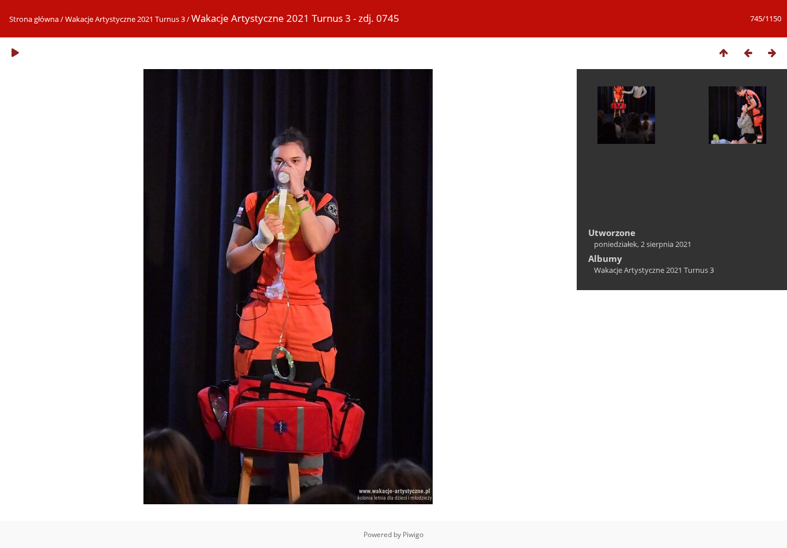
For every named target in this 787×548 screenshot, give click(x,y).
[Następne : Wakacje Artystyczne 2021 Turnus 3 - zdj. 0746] (772, 52)
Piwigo (413, 534)
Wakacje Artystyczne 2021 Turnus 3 (125, 19)
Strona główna (34, 19)
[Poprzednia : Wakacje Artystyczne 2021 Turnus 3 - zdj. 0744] (748, 52)
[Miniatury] (724, 52)
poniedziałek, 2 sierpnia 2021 (642, 244)
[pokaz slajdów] (15, 52)
